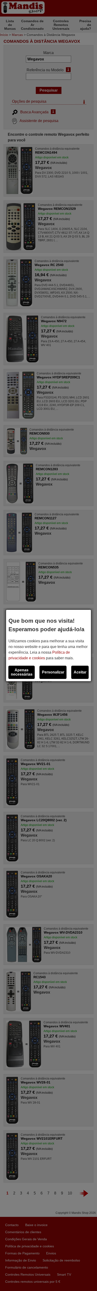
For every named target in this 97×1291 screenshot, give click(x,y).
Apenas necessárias (21, 672)
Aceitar (80, 672)
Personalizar (53, 672)
